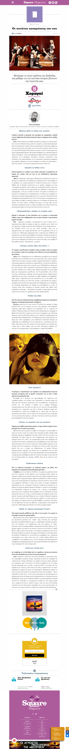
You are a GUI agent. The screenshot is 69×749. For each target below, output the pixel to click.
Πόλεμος (47, 686)
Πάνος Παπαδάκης (34, 124)
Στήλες (42, 686)
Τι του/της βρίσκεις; (45, 678)
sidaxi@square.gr (27, 723)
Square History (42, 736)
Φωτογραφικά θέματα (23, 686)
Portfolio (30, 686)
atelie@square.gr (27, 734)
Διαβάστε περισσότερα (23, 688)
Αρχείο (31, 24)
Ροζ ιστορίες (36, 24)
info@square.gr (27, 728)
